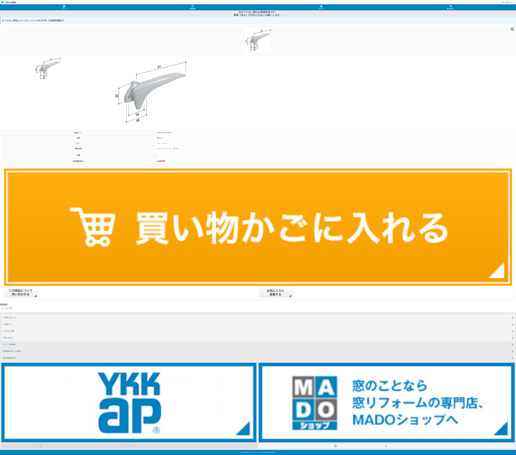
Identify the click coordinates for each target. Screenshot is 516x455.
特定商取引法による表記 (12, 351)
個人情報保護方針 (9, 358)
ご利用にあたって (509, 2)
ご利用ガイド (8, 324)
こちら (259, 15)
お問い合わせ (8, 338)
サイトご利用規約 (9, 344)
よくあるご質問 (8, 331)
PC (386, 446)
